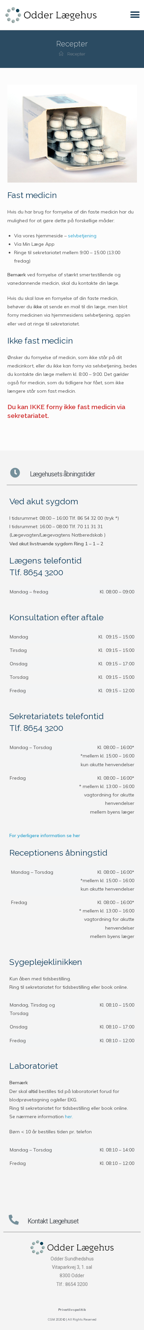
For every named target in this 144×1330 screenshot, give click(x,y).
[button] (134, 15)
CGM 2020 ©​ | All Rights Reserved (72, 1319)
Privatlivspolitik (72, 1310)
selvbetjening (82, 236)
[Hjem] (61, 53)
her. (69, 1116)
